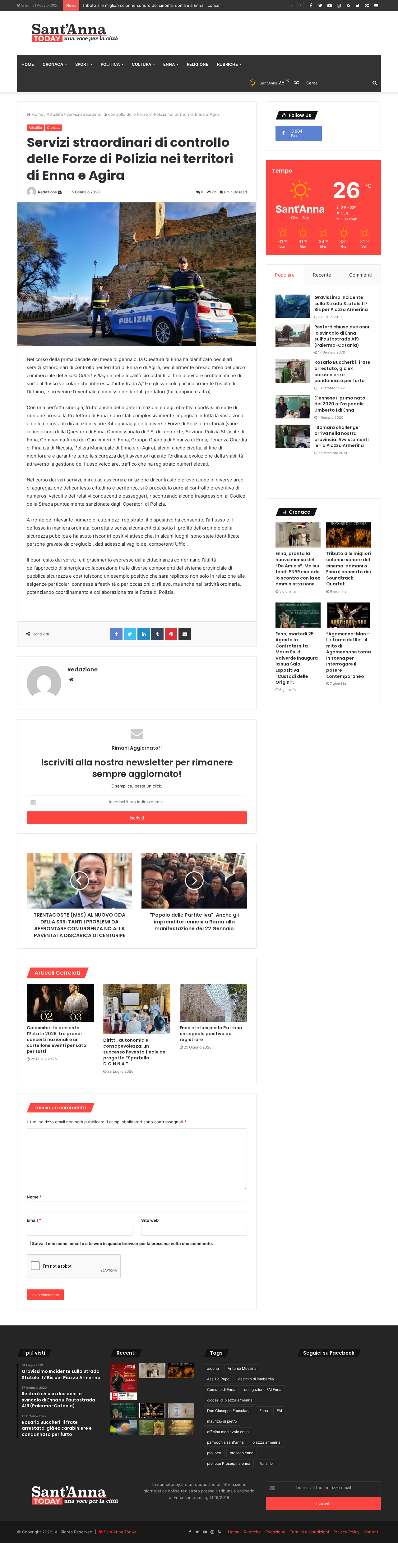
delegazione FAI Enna (262, 1389)
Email (34, 1220)
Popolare (285, 275)
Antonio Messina (242, 1368)
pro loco (214, 1453)
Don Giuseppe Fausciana (229, 1410)
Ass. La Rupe (218, 1379)
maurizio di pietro (222, 1421)
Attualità (55, 114)
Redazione (47, 192)
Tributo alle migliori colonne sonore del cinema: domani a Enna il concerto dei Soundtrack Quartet (177, 5)
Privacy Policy (346, 1531)
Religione (197, 64)
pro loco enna (241, 1453)
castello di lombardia (256, 1379)
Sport (82, 64)
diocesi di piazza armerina (229, 1400)
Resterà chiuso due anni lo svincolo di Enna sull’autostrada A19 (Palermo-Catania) (341, 336)
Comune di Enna (221, 1389)
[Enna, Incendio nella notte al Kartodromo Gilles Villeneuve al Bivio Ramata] (123, 1427)
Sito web (150, 1220)
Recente (322, 275)
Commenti (360, 275)
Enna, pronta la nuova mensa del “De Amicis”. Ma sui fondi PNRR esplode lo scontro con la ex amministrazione (297, 568)
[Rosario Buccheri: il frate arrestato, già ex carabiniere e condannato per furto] (292, 371)
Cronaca (53, 64)
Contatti (371, 1531)
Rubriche (227, 64)
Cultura (141, 64)
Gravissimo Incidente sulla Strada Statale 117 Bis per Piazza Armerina (341, 303)
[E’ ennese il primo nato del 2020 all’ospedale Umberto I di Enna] (292, 406)
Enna (169, 64)
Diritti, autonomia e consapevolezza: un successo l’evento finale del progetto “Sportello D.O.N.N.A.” (135, 1052)
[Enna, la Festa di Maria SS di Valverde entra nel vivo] (152, 1427)
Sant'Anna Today (120, 1531)
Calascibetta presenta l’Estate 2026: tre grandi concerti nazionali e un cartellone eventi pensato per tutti (56, 1039)
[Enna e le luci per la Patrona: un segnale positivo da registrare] (213, 1003)
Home (27, 64)
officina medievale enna (228, 1431)
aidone (213, 1368)
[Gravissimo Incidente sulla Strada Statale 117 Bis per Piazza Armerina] (292, 306)
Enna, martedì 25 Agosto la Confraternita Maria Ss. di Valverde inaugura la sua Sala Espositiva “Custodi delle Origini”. (296, 658)
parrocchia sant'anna (225, 1442)
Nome (34, 1196)
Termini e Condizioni (309, 1531)
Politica (110, 64)
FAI (279, 1410)
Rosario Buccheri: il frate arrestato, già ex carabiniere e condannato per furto (342, 371)
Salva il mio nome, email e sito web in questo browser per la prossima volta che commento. (122, 1243)
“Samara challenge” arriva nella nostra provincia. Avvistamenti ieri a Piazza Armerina (341, 436)
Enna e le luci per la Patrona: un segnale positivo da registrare (211, 1034)
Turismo (266, 1463)
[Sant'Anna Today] (74, 33)
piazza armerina (266, 1442)
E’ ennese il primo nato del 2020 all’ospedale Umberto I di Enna (339, 404)
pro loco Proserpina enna (228, 1463)
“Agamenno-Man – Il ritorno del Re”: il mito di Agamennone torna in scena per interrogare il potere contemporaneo (348, 655)
